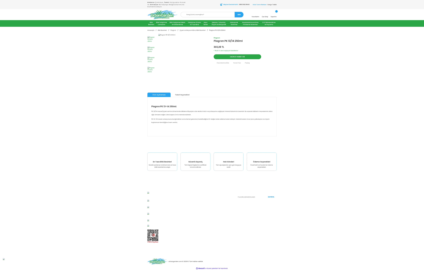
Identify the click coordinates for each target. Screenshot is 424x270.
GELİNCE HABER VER (237, 57)
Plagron (217, 38)
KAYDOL (271, 197)
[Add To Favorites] (221, 63)
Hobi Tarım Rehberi (259, 5)
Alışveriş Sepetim (220, 198)
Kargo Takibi (272, 5)
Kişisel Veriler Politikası (200, 211)
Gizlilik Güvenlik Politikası (200, 205)
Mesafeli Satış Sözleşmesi (201, 208)
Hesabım (217, 192)
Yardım (216, 205)
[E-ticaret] (211, 268)
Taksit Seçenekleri (182, 95)
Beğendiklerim (219, 202)
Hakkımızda (196, 192)
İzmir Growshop (197, 198)
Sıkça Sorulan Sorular (221, 208)
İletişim (194, 218)
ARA (239, 14)
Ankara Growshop (198, 195)
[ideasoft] (200, 268)
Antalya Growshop (198, 202)
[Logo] (162, 14)
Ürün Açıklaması (159, 95)
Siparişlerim (218, 195)
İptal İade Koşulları (198, 215)
